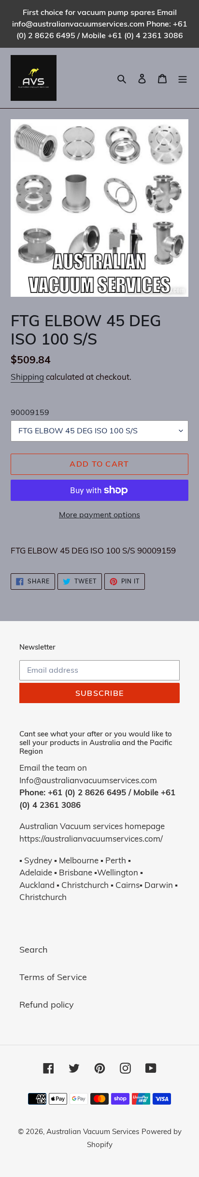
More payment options (99, 514)
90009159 (30, 412)
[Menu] (182, 78)
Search (33, 949)
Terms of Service (53, 977)
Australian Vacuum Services (92, 1131)
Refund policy (46, 1004)
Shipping (27, 377)
